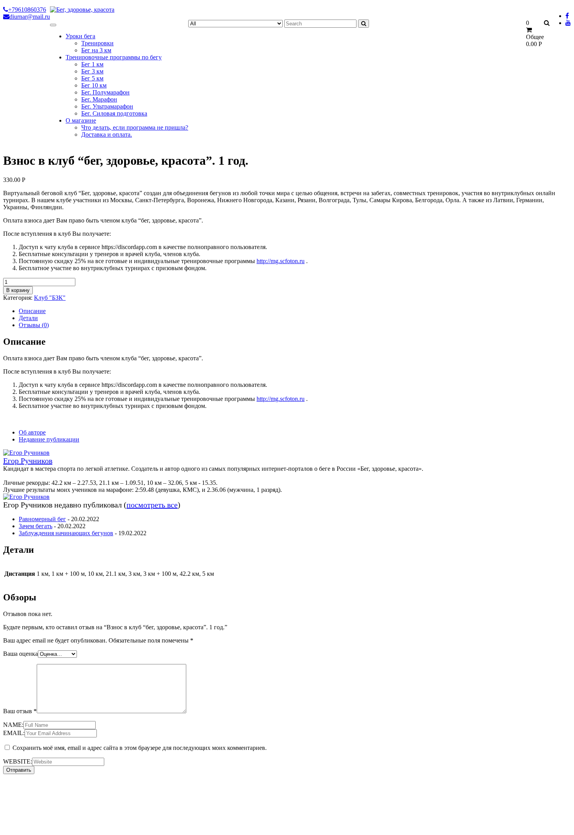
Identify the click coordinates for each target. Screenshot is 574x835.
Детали (28, 318)
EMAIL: (14, 733)
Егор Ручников (27, 460)
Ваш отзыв (20, 711)
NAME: (13, 724)
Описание (32, 311)
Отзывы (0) (34, 325)
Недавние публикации (49, 439)
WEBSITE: (17, 761)
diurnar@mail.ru (29, 16)
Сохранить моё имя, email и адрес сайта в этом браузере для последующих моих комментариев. (139, 747)
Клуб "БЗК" (50, 297)
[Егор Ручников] (26, 452)
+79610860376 (27, 9)
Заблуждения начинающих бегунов (66, 533)
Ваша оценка (20, 653)
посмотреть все (152, 504)
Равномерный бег (42, 519)
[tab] (295, 311)
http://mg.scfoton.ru (281, 261)
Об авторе (32, 432)
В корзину (18, 290)
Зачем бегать (35, 526)
